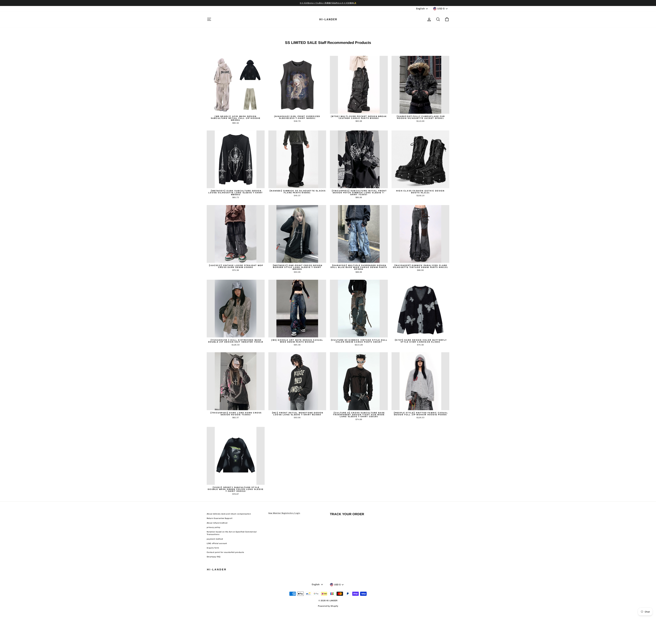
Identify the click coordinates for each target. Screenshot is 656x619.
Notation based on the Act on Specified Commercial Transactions (232, 533)
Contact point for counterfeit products (225, 552)
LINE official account (217, 543)
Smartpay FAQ (213, 557)
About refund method (217, 523)
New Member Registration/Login (284, 513)
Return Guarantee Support (220, 518)
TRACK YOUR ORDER (347, 514)
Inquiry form (213, 548)
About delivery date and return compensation (229, 514)
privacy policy (213, 527)
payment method (215, 539)
